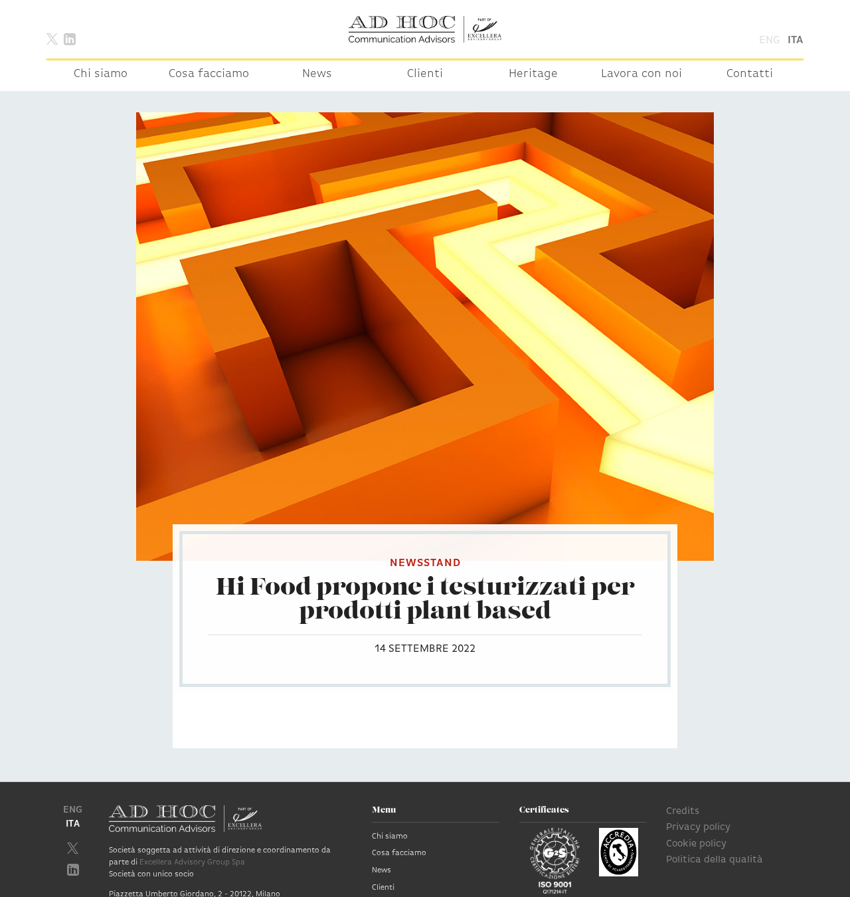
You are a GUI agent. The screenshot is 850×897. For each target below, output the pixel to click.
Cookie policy (696, 844)
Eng (769, 40)
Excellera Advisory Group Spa (192, 862)
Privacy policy (698, 828)
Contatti (749, 74)
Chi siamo (101, 74)
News (317, 74)
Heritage (533, 74)
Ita (796, 40)
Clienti (425, 74)
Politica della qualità (714, 860)
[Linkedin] (70, 38)
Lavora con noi (641, 74)
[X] (52, 38)
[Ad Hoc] (425, 29)
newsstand (425, 563)
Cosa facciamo (209, 74)
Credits (682, 812)
